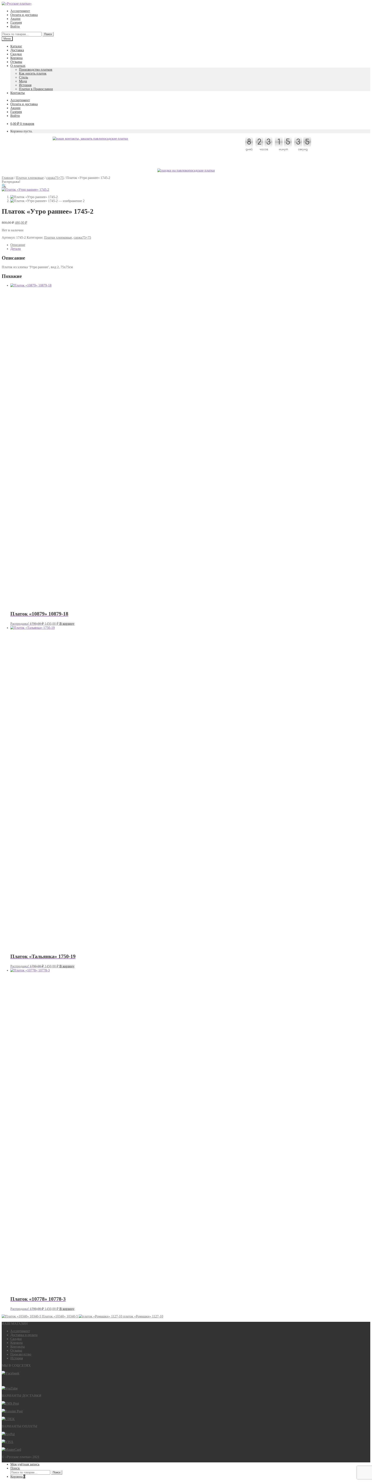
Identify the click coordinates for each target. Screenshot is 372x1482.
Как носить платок (32, 73)
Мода (23, 81)
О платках (17, 65)
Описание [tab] (17, 245)
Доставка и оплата (23, 1335)
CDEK (10, 1419)
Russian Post (14, 1411)
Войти (15, 26)
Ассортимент (20, 11)
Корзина (16, 58)
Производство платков (35, 69)
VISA (9, 1442)
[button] (4, 186)
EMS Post (12, 1403)
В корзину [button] (66, 623)
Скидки (16, 54)
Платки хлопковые (30, 178)
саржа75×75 (55, 178)
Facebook (12, 1373)
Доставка (17, 50)
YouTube (11, 1388)
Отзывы (16, 62)
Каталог (16, 46)
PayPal (10, 1434)
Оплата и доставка (24, 15)
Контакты (17, 93)
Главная (7, 178)
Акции (15, 18)
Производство (20, 1354)
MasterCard (13, 1449)
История (25, 85)
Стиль (23, 77)
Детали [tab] (15, 249)
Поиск (48, 34)
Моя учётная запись (24, 1464)
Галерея (16, 22)
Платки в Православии (36, 89)
